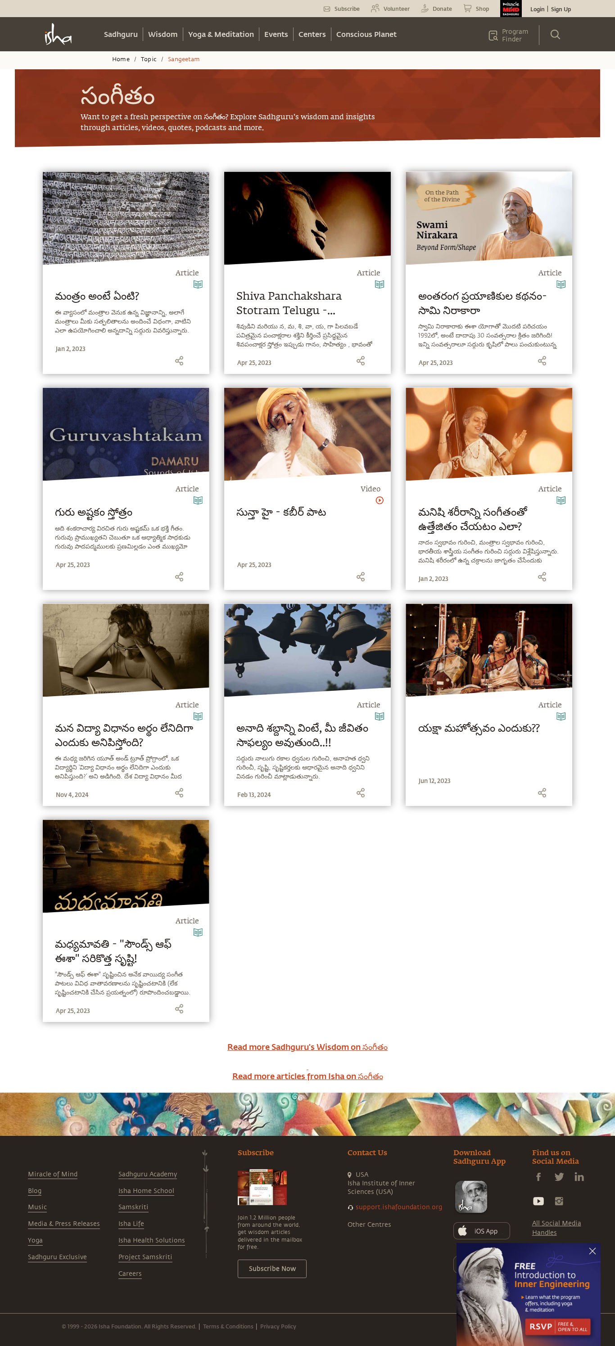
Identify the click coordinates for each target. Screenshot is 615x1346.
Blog (34, 1191)
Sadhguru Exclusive (57, 1257)
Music (37, 1207)
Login (537, 9)
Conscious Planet (366, 34)
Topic (149, 59)
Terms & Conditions (228, 1326)
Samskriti (133, 1207)
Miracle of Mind (52, 1174)
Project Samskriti (145, 1257)
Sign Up (561, 9)
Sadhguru (121, 34)
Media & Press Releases (64, 1223)
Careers (130, 1273)
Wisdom (163, 34)
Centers (312, 34)
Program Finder (515, 35)
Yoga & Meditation (221, 34)
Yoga (35, 1240)
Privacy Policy (278, 1326)
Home (121, 59)
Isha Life (131, 1223)
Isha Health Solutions (151, 1240)
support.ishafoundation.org (399, 1207)
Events (276, 34)
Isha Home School (146, 1191)
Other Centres (369, 1224)
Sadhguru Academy (147, 1174)
